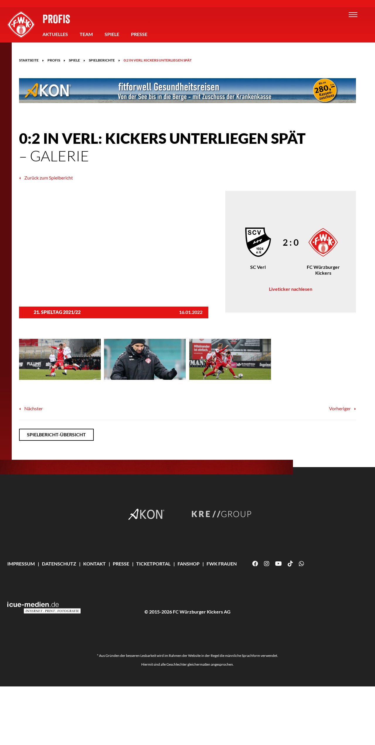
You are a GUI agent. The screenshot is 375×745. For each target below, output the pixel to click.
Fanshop (189, 563)
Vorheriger (340, 408)
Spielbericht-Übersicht (56, 434)
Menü (353, 14)
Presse (139, 34)
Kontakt (94, 563)
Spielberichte (102, 60)
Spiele (112, 34)
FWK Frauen (222, 563)
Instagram (266, 564)
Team (86, 34)
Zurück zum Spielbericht (48, 177)
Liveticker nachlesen (290, 289)
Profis (56, 19)
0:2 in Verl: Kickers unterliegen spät (158, 60)
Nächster (33, 408)
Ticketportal (153, 563)
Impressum (21, 563)
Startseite (29, 60)
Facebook (255, 564)
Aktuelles (55, 34)
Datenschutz (59, 563)
